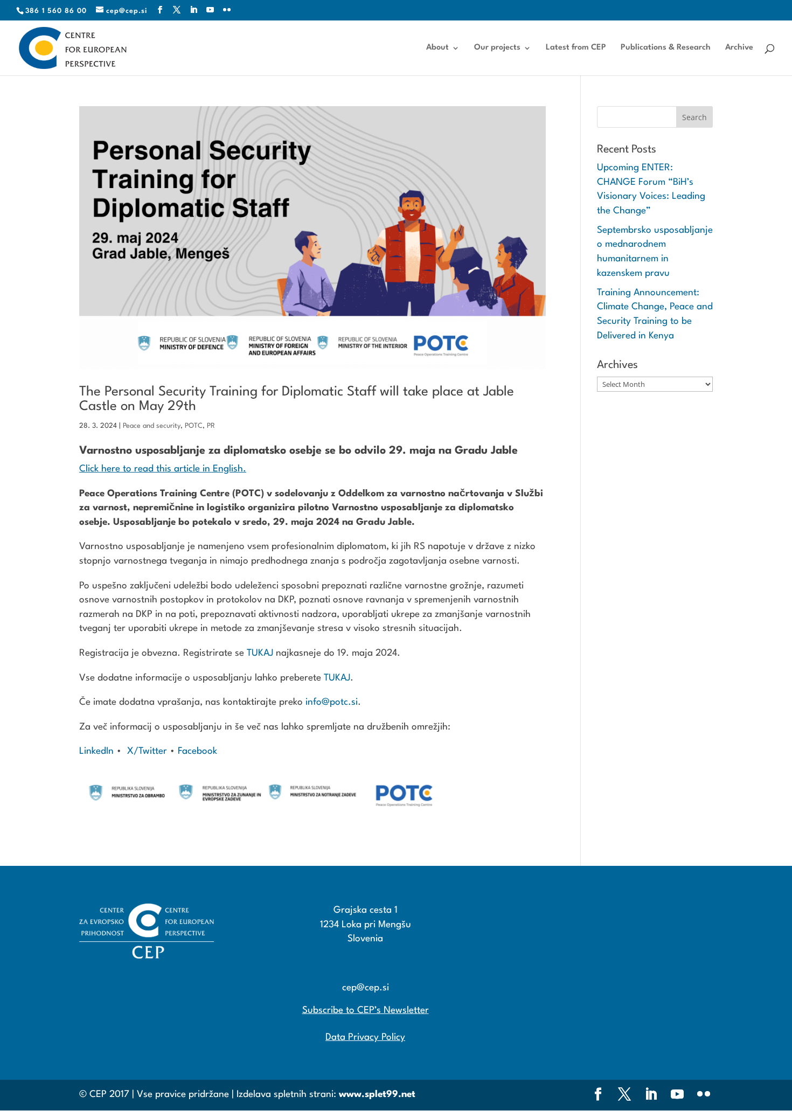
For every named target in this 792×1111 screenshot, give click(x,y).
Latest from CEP (576, 48)
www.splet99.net (377, 1094)
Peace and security (151, 425)
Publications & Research (666, 48)
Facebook (196, 751)
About (437, 48)
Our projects (497, 48)
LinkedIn (96, 751)
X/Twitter (148, 751)
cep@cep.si (365, 987)
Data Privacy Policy (365, 1037)
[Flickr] (227, 10)
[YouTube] (210, 10)
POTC (194, 425)
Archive (739, 48)
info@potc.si (331, 702)
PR (211, 425)
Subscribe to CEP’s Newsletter (365, 1010)
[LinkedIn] (194, 10)
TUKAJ (260, 653)
